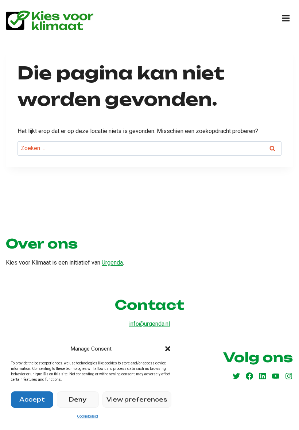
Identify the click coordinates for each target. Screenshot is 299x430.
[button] (167, 348)
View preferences (136, 399)
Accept (32, 399)
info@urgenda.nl (149, 323)
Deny (77, 399)
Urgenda (112, 262)
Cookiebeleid (87, 416)
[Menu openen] (285, 18)
